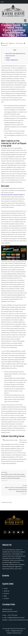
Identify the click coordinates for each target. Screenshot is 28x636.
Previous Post (13, 475)
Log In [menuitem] (2, 1)
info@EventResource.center (16, 617)
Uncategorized (4, 45)
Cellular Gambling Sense (12, 60)
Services (6, 593)
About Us (6, 591)
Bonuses (8, 57)
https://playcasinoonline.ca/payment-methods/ (12, 194)
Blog (5, 596)
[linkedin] (23, 532)
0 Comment (20, 43)
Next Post (16, 488)
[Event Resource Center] (13, 11)
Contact (6, 598)
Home (5, 588)
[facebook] (5, 532)
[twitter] (9, 532)
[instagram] (14, 532)
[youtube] (18, 532)
